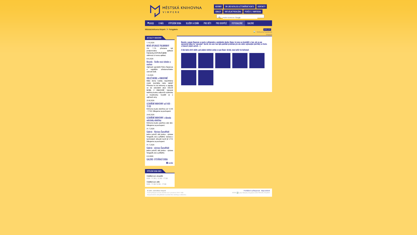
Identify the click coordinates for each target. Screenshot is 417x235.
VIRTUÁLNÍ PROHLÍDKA (233, 11)
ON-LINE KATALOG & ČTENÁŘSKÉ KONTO (239, 6)
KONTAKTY (261, 6)
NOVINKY (218, 6)
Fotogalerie (237, 23)
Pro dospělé (221, 23)
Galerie (250, 23)
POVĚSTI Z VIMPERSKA (253, 11)
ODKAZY (218, 11)
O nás (161, 23)
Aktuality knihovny (154, 38)
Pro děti (207, 23)
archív (170, 163)
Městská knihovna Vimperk (155, 29)
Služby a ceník (192, 23)
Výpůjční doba (174, 23)
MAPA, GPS (267, 29)
